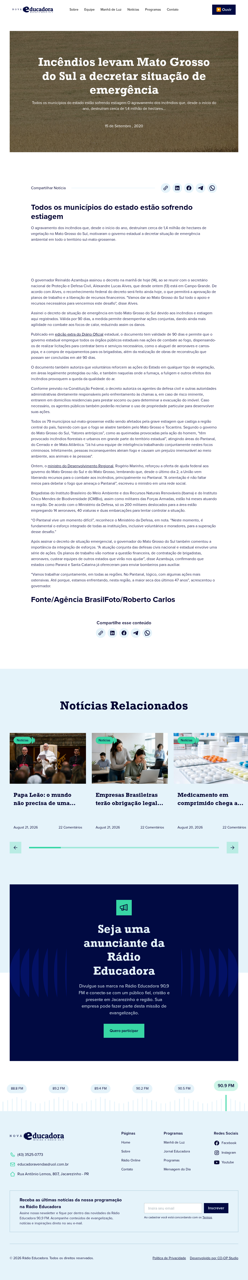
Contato (172, 9)
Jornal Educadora (177, 1151)
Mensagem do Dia (177, 1169)
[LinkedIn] (177, 188)
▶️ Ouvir (224, 9)
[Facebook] (189, 188)
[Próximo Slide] (232, 847)
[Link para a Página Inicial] (37, 1136)
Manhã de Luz (111, 9)
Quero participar (124, 1030)
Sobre (74, 9)
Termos (207, 1217)
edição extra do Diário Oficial (79, 334)
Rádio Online (130, 1160)
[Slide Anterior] (15, 847)
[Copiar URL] (165, 188)
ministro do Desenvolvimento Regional (80, 466)
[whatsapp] (212, 188)
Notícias (133, 9)
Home (125, 1142)
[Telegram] (200, 188)
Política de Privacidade (169, 1258)
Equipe (89, 9)
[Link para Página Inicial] (35, 9)
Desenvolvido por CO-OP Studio (214, 1258)
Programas (153, 9)
